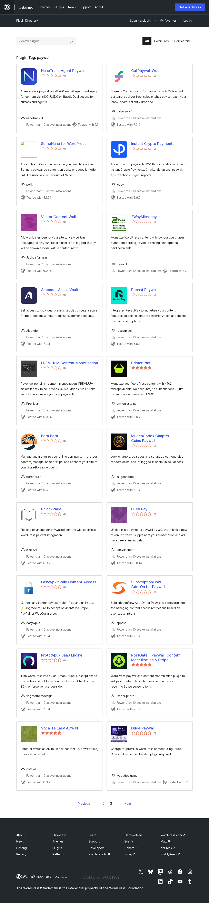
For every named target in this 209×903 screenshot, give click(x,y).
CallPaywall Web (145, 70)
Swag (130, 854)
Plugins (57, 848)
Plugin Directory (27, 20)
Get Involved (133, 835)
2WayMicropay (144, 217)
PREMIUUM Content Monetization (69, 363)
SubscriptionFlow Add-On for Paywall (148, 584)
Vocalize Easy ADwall (59, 728)
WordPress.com (173, 835)
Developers (96, 848)
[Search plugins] (72, 41)
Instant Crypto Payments (153, 143)
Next (128, 803)
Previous (84, 803)
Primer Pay (140, 363)
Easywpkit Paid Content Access (68, 582)
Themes (57, 841)
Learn (92, 835)
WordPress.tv (99, 854)
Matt (165, 841)
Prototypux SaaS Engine (61, 655)
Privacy (21, 854)
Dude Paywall (143, 728)
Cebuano (61, 877)
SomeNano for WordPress (64, 143)
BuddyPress (170, 854)
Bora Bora (49, 436)
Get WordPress (190, 7)
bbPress (168, 848)
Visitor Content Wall (58, 217)
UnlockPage (51, 509)
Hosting (21, 848)
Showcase (59, 835)
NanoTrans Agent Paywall (63, 70)
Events (129, 841)
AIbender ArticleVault (59, 290)
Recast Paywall (144, 290)
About (20, 835)
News (20, 841)
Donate (131, 848)
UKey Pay (139, 509)
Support (94, 841)
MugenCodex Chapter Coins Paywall (150, 438)
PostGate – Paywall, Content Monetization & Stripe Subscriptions (156, 657)
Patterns (58, 854)
